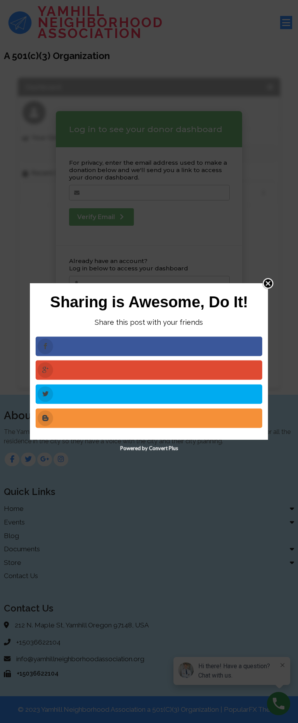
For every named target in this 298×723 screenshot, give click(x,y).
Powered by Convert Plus (149, 448)
